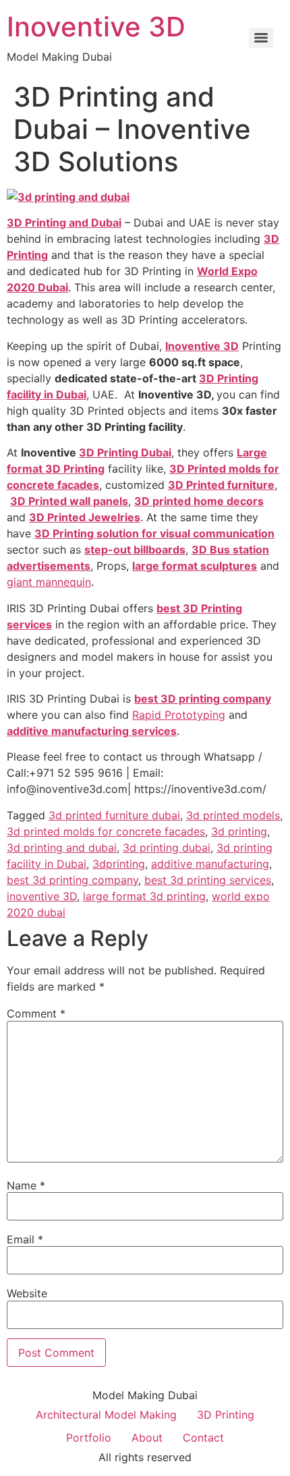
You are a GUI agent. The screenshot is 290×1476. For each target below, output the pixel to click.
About (147, 1437)
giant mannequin (49, 582)
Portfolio (88, 1437)
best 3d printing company (72, 880)
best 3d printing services (207, 880)
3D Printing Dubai (125, 452)
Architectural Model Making (106, 1414)
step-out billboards (134, 549)
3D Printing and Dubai (64, 222)
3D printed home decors (199, 501)
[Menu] (261, 38)
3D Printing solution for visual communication (154, 533)
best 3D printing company (202, 698)
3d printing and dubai (62, 847)
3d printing (239, 831)
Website (27, 1293)
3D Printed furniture (221, 485)
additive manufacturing (210, 863)
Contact (203, 1437)
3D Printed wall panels (69, 501)
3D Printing (225, 1414)
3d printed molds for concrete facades (106, 831)
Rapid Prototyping (178, 714)
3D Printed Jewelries (84, 517)
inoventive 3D (42, 896)
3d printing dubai (166, 847)
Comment (36, 1013)
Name (26, 1185)
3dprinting (118, 863)
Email (25, 1239)
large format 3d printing (144, 896)
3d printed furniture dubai (114, 815)
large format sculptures (194, 565)
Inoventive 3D (96, 26)
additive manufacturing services (92, 731)
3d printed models (233, 815)
